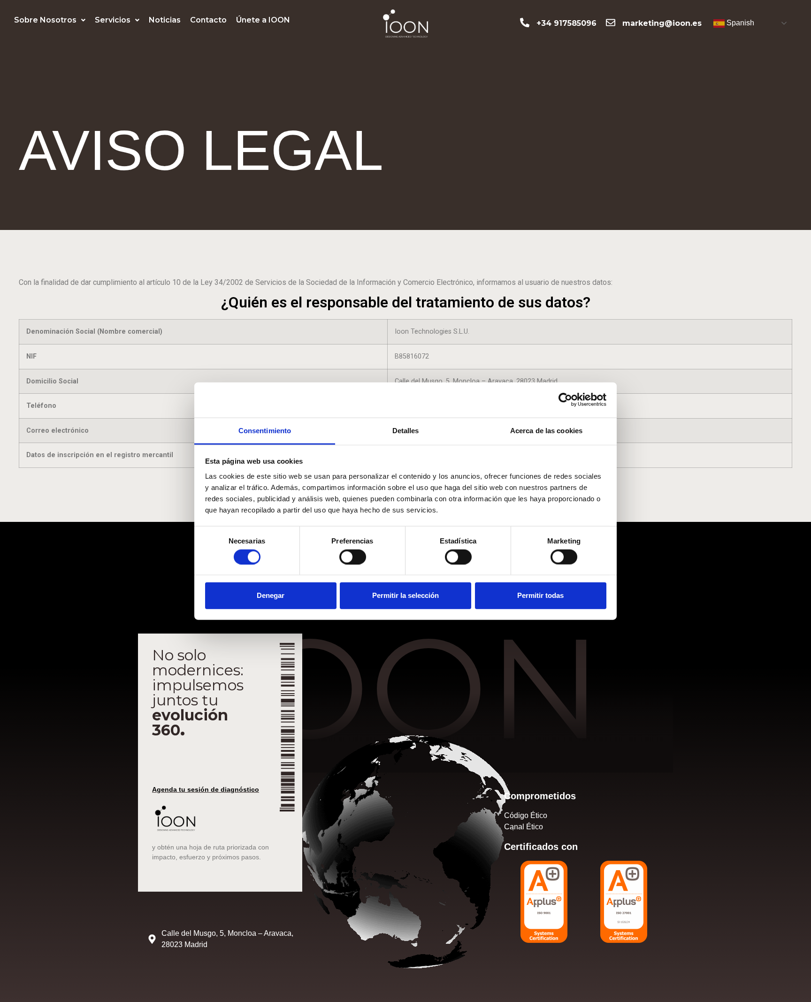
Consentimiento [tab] (264, 430)
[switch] (352, 556)
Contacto (208, 19)
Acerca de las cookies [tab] (546, 430)
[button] (49, 20)
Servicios (112, 19)
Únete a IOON (263, 19)
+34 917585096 (566, 23)
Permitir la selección (405, 595)
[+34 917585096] (524, 22)
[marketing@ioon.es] (610, 22)
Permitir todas (540, 595)
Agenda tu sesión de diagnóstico (205, 789)
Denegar (270, 595)
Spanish (739, 23)
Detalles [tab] (405, 430)
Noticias (165, 19)
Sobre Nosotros (45, 19)
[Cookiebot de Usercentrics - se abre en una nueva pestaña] (565, 400)
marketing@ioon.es (662, 23)
